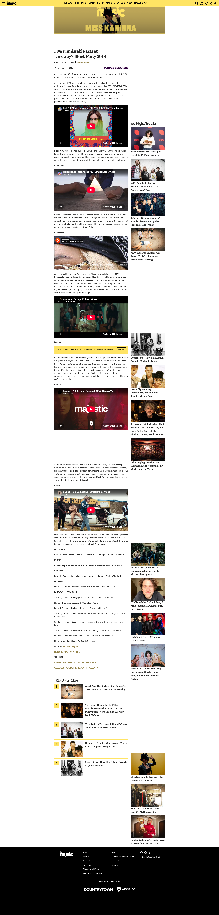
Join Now (121, 350)
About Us (86, 857)
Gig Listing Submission (118, 861)
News (68, 3)
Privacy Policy (87, 861)
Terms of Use (87, 865)
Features (79, 3)
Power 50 (140, 3)
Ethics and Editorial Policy (91, 869)
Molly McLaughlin (83, 62)
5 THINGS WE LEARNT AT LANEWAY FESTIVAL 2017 (76, 662)
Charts (107, 3)
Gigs (129, 3)
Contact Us (115, 865)
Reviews (119, 3)
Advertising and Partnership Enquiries (123, 857)
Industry (94, 3)
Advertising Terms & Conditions (92, 873)
